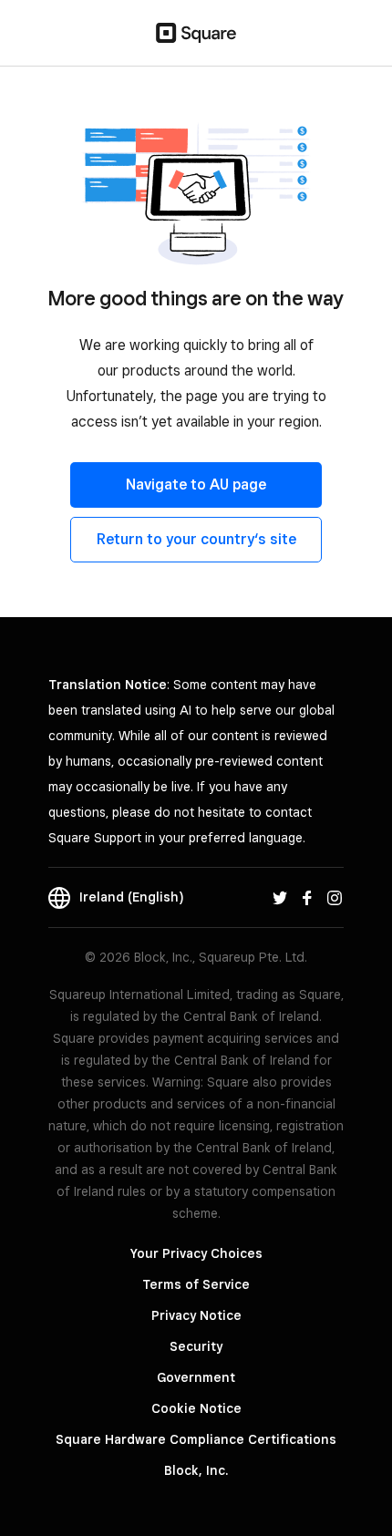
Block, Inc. (196, 1470)
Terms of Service (196, 1284)
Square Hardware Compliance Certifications (196, 1439)
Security (196, 1346)
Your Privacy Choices (196, 1253)
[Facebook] (307, 897)
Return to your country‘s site (196, 539)
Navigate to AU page (196, 484)
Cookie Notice (196, 1408)
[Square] (196, 33)
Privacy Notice (196, 1315)
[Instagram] (334, 897)
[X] (280, 897)
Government (196, 1377)
